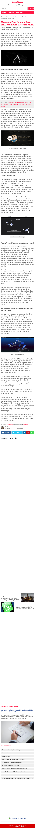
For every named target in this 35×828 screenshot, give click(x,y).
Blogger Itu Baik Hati (7, 756)
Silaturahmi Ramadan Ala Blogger (10, 765)
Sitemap (20, 5)
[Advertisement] (17, 516)
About (9, 5)
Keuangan (20, 428)
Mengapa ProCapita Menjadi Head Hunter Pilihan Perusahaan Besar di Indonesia (17, 711)
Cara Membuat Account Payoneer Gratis (12, 762)
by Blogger (22, 826)
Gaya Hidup (19, 12)
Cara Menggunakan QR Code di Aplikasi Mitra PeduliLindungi (17, 778)
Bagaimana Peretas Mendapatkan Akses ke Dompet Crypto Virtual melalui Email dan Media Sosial (16, 104)
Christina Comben (9, 424)
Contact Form (29, 5)
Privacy (15, 5)
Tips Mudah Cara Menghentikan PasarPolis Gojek (14, 768)
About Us (11, 12)
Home (4, 5)
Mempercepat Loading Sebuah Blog (11, 750)
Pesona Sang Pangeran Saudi (9, 775)
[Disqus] (17, 635)
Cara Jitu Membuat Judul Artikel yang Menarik (13, 772)
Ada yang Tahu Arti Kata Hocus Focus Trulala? (13, 759)
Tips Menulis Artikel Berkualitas (10, 753)
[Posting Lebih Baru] (4, 594)
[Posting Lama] (31, 603)
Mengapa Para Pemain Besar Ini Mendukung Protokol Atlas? (17, 23)
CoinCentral (25, 424)
